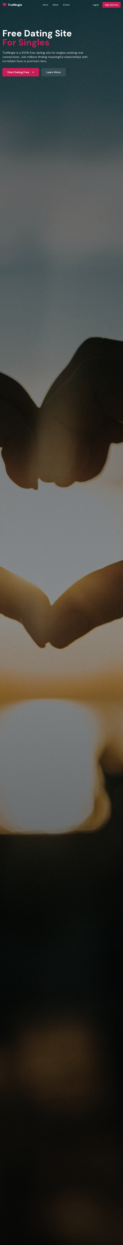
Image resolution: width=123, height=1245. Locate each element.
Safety (55, 5)
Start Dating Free (18, 72)
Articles (66, 5)
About (45, 5)
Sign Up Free (111, 4)
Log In (96, 4)
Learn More (53, 72)
